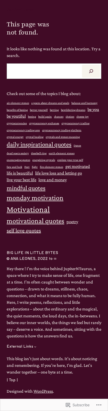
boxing (32, 116)
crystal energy (15, 136)
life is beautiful (20, 172)
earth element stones (61, 153)
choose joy (82, 116)
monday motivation (35, 198)
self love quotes (24, 230)
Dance (77, 145)
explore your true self (70, 159)
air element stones (18, 102)
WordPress (43, 390)
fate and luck (14, 166)
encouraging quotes (18, 159)
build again (45, 116)
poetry (72, 221)
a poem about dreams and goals (50, 102)
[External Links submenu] (35, 346)
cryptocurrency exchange (44, 123)
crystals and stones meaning (63, 136)
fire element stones (51, 166)
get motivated (77, 166)
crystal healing (34, 136)
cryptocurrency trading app (23, 130)
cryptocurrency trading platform (61, 130)
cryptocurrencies (17, 123)
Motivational (28, 209)
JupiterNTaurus (20, 9)
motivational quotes (35, 221)
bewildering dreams (73, 109)
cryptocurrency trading (75, 123)
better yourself (39, 109)
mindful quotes (26, 187)
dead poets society (18, 153)
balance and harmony (84, 102)
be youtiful (16, 115)
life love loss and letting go (58, 172)
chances (58, 116)
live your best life (21, 179)
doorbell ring (39, 153)
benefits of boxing (17, 109)
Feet (27, 166)
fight (35, 166)
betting (54, 109)
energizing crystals (43, 159)
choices (70, 116)
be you (93, 109)
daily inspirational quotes (39, 144)
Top (12, 380)
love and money (52, 179)
